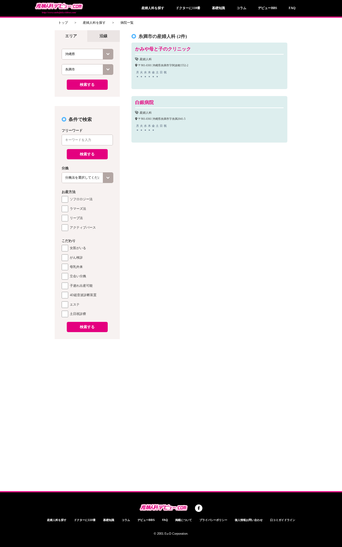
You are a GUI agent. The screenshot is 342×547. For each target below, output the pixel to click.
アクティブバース (83, 227)
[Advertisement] (87, 412)
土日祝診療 (78, 314)
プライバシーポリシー (213, 520)
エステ (75, 304)
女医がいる (78, 248)
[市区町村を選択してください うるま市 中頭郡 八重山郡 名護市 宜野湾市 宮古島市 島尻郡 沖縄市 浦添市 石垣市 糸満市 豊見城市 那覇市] (87, 69)
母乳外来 (76, 267)
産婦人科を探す (152, 8)
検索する (87, 85)
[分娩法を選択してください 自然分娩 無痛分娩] (87, 177)
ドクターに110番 (188, 8)
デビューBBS (267, 8)
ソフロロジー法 (81, 199)
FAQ (292, 8)
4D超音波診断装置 (83, 295)
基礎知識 (218, 8)
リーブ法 (76, 218)
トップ (63, 22)
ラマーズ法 (78, 208)
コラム (241, 8)
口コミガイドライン (282, 520)
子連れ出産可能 (81, 285)
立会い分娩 (78, 276)
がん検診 (76, 257)
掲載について (183, 520)
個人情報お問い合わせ (249, 520)
